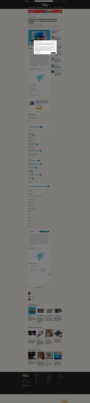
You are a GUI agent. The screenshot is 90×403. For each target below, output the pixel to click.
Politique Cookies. (53, 47)
